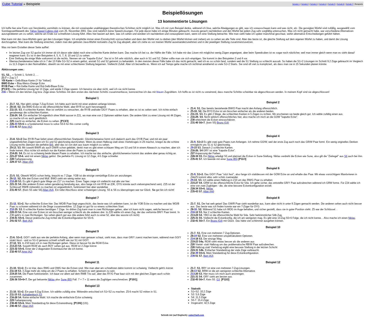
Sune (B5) (232, 159)
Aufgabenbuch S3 (32, 294)
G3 (218, 279)
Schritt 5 (331, 4)
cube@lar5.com (196, 315)
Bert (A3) (28, 220)
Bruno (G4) (223, 122)
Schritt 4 (322, 4)
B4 (50, 144)
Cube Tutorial (12, 4)
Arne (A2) (27, 126)
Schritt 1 (296, 4)
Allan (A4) (27, 161)
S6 (345, 156)
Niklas (44, 156)
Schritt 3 (313, 4)
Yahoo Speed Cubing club (44, 31)
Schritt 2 (305, 4)
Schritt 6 (340, 4)
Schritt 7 (349, 4)
